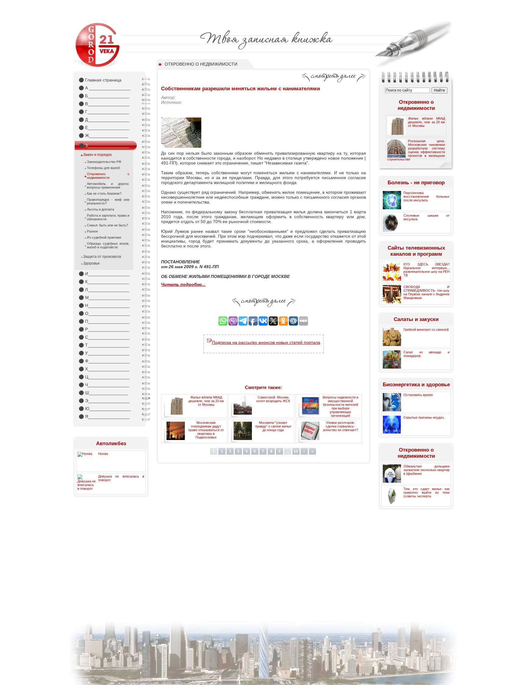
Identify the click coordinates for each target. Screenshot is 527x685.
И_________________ (104, 273)
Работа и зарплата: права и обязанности (108, 217)
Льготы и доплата (100, 209)
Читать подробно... (183, 284)
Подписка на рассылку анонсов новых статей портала (266, 342)
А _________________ (105, 87)
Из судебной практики (104, 237)
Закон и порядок (97, 155)
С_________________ (104, 337)
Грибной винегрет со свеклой (426, 329)
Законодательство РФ (104, 162)
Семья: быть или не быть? (107, 225)
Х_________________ (104, 368)
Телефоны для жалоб (103, 168)
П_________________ (104, 321)
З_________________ (104, 145)
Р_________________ (104, 329)
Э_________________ (104, 400)
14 (296, 451)
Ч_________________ (104, 384)
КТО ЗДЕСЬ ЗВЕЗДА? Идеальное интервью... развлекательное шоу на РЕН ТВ (426, 269)
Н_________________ (104, 305)
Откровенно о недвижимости (108, 175)
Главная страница (100, 80)
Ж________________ (103, 135)
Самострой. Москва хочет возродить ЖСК (273, 399)
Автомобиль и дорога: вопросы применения (108, 185)
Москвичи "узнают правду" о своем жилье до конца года (273, 426)
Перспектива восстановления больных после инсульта (426, 196)
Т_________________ (104, 345)
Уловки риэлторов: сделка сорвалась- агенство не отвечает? (340, 426)
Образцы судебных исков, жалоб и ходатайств (108, 245)
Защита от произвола (102, 256)
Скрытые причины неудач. (424, 417)
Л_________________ (104, 289)
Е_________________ (104, 127)
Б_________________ (104, 95)
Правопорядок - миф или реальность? (108, 201)
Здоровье (91, 263)
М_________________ (104, 297)
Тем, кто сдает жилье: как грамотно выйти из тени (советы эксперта (426, 492)
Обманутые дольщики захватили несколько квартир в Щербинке (426, 469)
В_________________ (104, 103)
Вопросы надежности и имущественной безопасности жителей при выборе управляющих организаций (340, 406)
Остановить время (418, 395)
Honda (103, 454)
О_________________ (104, 313)
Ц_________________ (104, 376)
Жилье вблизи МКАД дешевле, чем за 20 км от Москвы (206, 400)
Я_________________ (104, 416)
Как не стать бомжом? (104, 193)
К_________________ (104, 281)
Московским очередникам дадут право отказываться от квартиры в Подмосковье (206, 430)
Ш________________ (103, 392)
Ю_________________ (105, 408)
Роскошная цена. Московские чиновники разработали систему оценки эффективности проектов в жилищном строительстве (416, 150)
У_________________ (104, 353)
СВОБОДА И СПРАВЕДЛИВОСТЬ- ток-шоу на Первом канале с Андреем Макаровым (426, 292)
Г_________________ (104, 111)
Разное (92, 231)
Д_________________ (104, 119)
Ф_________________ (104, 361)
